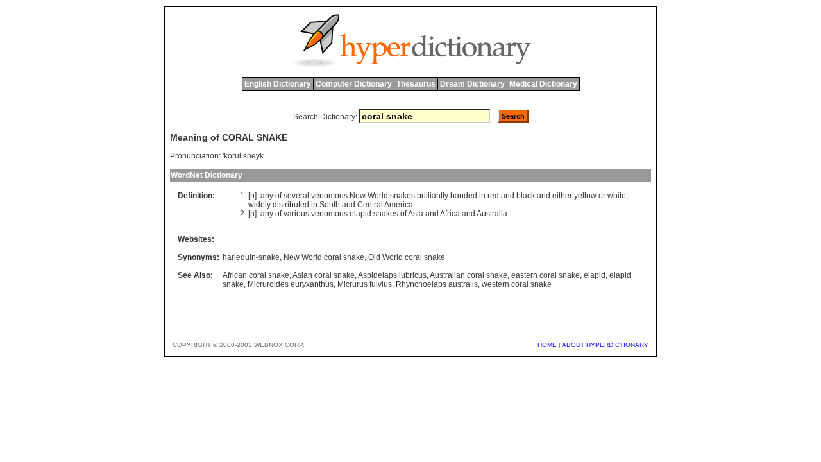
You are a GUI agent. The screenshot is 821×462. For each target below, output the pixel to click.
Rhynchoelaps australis (437, 284)
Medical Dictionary (543, 84)
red (493, 195)
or (601, 195)
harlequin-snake (251, 257)
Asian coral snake (323, 275)
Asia (415, 213)
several (296, 195)
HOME (547, 344)
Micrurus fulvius (364, 284)
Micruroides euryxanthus (291, 284)
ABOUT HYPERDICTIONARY (605, 344)
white (616, 195)
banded (463, 195)
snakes (402, 195)
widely (259, 204)
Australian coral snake (468, 275)
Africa (450, 213)
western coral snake (517, 284)
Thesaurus (416, 84)
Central (370, 204)
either (562, 195)
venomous (329, 195)
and (507, 195)
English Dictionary (277, 84)
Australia (492, 213)
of (278, 195)
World (378, 195)
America (398, 204)
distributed (291, 204)
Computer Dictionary (354, 84)
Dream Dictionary (472, 84)
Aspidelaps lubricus (392, 275)
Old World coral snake (406, 257)
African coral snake (256, 275)
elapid (360, 213)
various (296, 213)
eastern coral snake (545, 275)
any (266, 195)
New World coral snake (324, 257)
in (482, 195)
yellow (585, 195)
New (358, 195)
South (329, 204)
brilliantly (432, 195)
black (525, 195)
